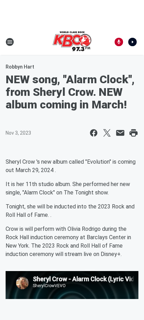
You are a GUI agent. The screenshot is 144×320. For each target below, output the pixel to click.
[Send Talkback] (119, 42)
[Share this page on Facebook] (94, 133)
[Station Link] (72, 42)
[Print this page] (133, 133)
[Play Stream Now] (132, 42)
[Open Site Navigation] (10, 42)
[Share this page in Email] (120, 133)
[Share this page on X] (107, 133)
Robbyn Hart (20, 67)
